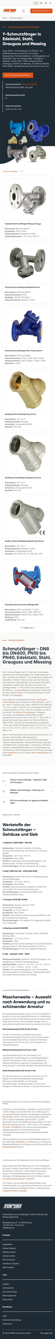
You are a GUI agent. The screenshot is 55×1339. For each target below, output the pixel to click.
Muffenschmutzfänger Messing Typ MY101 (23, 478)
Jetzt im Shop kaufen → (18, 75)
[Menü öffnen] (23, 11)
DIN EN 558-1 (8, 1117)
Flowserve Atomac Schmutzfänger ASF (22, 605)
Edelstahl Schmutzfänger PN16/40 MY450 (23, 224)
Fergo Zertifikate (17, 1142)
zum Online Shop (40, 11)
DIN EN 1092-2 (17, 693)
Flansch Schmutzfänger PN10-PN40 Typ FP (23, 351)
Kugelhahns (12, 752)
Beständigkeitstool (10, 1147)
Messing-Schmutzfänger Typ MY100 (20, 414)
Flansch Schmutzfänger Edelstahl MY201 (22, 287)
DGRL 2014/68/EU (13, 1127)
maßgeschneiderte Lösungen (15, 1191)
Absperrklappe (42, 752)
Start (5, 18)
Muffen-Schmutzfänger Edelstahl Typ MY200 (24, 541)
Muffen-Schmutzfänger (25, 712)
